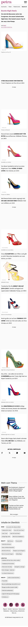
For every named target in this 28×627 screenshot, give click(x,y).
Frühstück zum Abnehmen (7, 590)
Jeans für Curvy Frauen (15, 533)
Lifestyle (4, 558)
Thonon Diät (4, 580)
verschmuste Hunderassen (7, 573)
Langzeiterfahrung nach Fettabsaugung (10, 593)
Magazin (5, 609)
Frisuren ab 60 (19, 541)
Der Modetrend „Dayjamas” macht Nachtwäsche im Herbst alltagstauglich (17, 489)
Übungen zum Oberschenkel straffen (10, 587)
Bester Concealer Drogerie (7, 554)
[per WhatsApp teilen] (17, 453)
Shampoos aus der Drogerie (19, 550)
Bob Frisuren (10, 541)
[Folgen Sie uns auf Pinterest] (17, 605)
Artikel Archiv (21, 611)
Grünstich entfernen (6, 544)
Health (3, 577)
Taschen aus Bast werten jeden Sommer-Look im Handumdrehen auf (16, 507)
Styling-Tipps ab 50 (6, 536)
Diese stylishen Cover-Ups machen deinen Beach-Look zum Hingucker (17, 498)
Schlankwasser (5, 597)
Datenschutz (22, 609)
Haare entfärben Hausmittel (8, 547)
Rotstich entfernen (6, 550)
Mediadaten (6, 611)
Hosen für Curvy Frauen (19, 530)
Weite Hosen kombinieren (18, 536)
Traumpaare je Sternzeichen (8, 563)
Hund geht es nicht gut (19, 566)
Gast (4, 25)
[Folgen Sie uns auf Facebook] (5, 605)
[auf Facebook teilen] (2, 453)
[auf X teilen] (10, 453)
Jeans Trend (4, 533)
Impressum (15, 609)
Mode (2, 527)
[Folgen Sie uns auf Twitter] (23, 605)
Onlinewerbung (14, 611)
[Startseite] (6, 2)
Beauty (3, 541)
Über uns (14, 613)
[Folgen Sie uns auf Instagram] (11, 605)
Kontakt (10, 609)
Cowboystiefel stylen (6, 530)
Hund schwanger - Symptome (8, 570)
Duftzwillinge (19, 554)
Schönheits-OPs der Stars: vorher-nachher (11, 560)
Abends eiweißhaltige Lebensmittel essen (11, 584)
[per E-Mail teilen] (25, 453)
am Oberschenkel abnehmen (14, 577)
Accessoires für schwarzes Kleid (13, 527)
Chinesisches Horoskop (7, 566)
